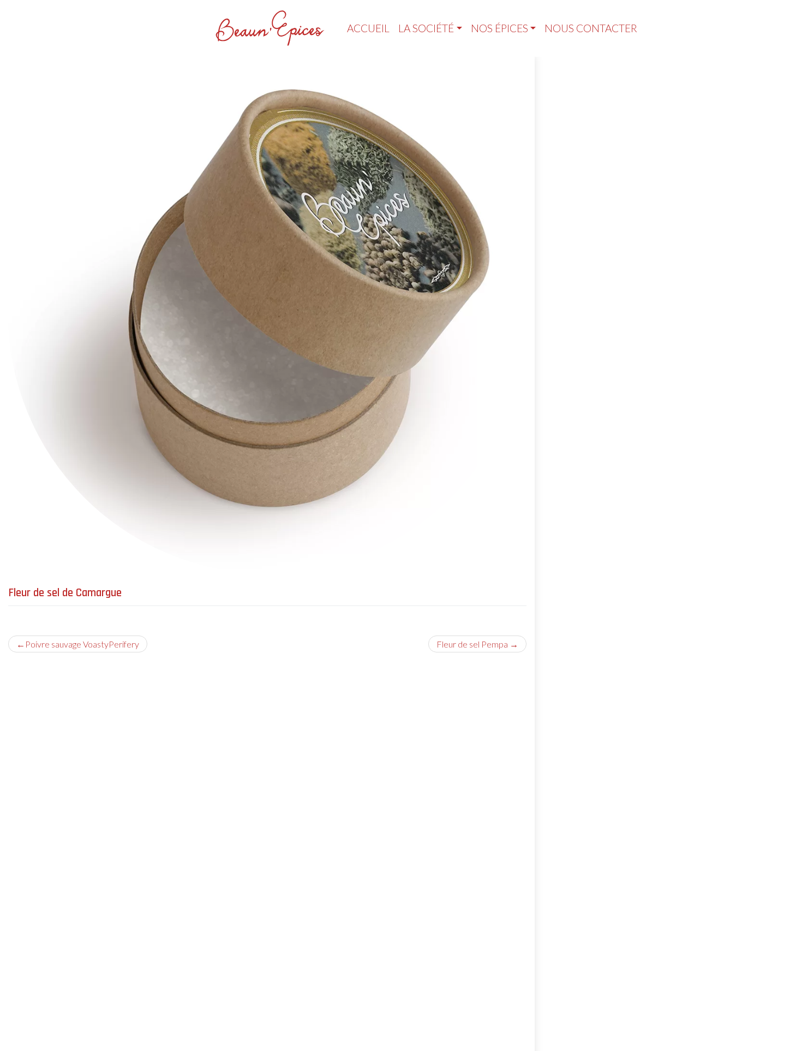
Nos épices (499, 28)
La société (426, 28)
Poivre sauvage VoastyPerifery (82, 644)
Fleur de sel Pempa (472, 644)
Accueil (368, 28)
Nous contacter (590, 28)
